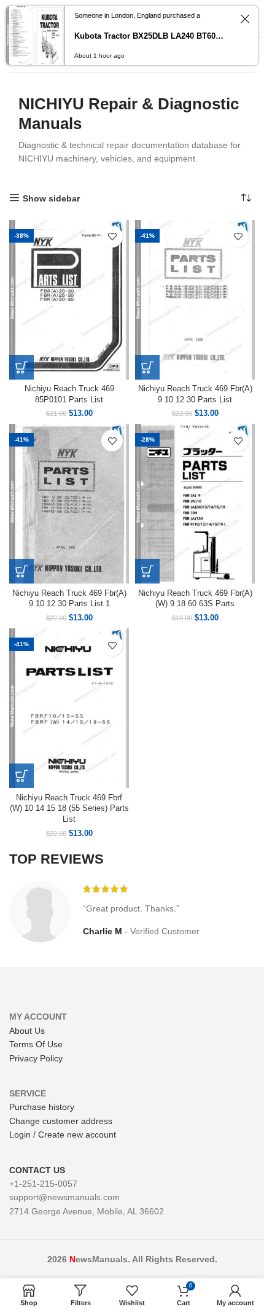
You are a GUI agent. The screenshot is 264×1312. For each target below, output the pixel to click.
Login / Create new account (62, 1134)
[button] (21, 367)
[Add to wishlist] (112, 237)
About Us (27, 1031)
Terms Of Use (36, 1044)
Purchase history (41, 1107)
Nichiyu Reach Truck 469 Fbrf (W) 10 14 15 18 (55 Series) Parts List (69, 809)
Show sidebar (51, 198)
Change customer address (60, 1121)
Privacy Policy (36, 1058)
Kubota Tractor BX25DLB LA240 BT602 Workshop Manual (150, 36)
